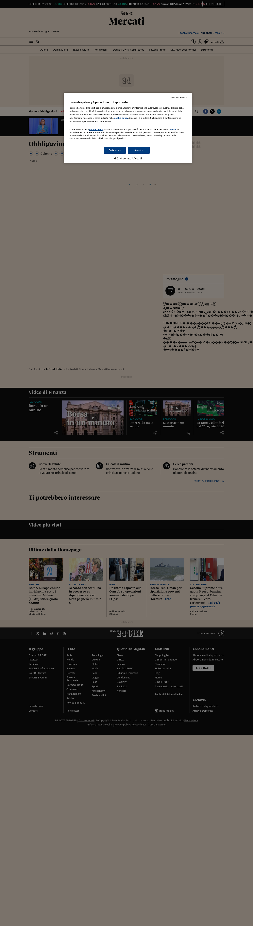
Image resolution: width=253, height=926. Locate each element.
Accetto (138, 150)
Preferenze (115, 150)
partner (173, 129)
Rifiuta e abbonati (179, 97)
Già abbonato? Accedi (128, 158)
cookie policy (121, 118)
